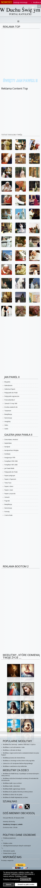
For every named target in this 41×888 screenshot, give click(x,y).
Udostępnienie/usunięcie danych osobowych (17, 846)
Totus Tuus (7, 483)
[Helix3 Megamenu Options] (18, 21)
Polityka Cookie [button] (21, 876)
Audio (6, 429)
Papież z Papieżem (10, 479)
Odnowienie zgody (9, 851)
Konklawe (7, 454)
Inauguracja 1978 (9, 457)
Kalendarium (8, 385)
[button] (6, 144)
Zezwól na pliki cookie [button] (26, 884)
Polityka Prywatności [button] (11, 879)
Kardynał (7, 447)
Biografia (7, 382)
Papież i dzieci (8, 486)
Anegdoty (7, 421)
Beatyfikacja (8, 414)
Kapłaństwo (8, 443)
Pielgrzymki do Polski (10, 393)
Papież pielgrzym (9, 475)
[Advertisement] (20, 50)
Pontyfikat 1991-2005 (10, 465)
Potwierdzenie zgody (9, 853)
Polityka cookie (7, 843)
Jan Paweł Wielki (9, 468)
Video (6, 425)
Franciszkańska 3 (9, 400)
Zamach (7, 497)
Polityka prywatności (9, 838)
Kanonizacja (8, 418)
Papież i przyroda (9, 494)
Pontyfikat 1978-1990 (10, 461)
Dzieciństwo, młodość (11, 439)
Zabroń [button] (8, 884)
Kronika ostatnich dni (10, 407)
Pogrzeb (7, 501)
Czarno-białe (8, 515)
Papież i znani (8, 490)
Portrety (7, 512)
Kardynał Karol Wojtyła (11, 450)
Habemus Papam (9, 389)
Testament (7, 411)
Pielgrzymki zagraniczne (11, 396)
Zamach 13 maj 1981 (10, 403)
